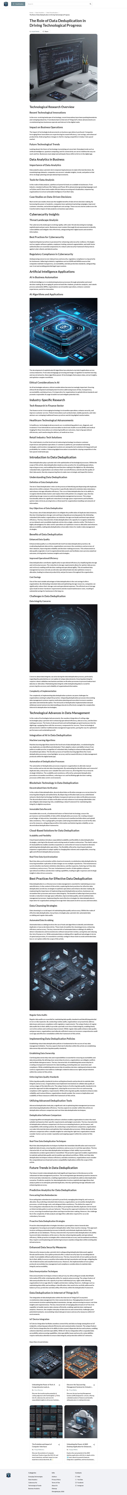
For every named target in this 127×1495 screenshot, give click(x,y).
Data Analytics (39, 12)
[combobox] (58, 4)
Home (31, 12)
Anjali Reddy (35, 31)
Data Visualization (52, 12)
